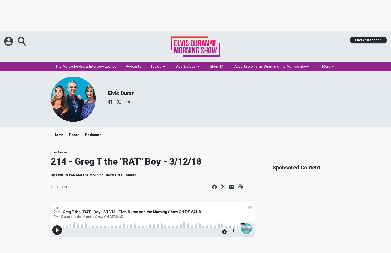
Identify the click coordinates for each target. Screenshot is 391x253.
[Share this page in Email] (232, 187)
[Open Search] (22, 41)
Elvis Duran (121, 93)
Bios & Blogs (186, 66)
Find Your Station (368, 40)
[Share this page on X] (223, 187)
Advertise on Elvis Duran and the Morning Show (271, 66)
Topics (155, 66)
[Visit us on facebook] (110, 102)
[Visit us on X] (119, 102)
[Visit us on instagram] (127, 102)
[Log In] (9, 41)
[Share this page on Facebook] (214, 187)
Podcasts (133, 66)
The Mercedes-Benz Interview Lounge (86, 66)
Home (58, 135)
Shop (214, 66)
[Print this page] (240, 187)
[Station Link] (195, 46)
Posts (74, 135)
